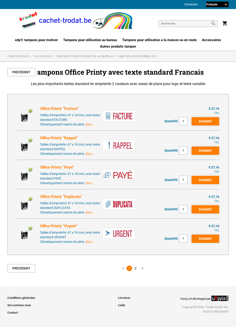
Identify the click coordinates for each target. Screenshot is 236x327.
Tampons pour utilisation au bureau (90, 40)
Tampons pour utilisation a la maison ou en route (159, 40)
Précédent (21, 72)
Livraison (124, 297)
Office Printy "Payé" (57, 167)
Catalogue (42, 56)
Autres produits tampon (118, 46)
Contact (12, 312)
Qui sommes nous (19, 305)
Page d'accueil (18, 56)
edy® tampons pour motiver (36, 40)
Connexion (191, 4)
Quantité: (171, 121)
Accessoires (211, 40)
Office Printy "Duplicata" (61, 196)
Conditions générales (21, 297)
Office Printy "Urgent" (58, 225)
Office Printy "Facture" (59, 108)
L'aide (121, 305)
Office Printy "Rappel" (59, 137)
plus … (90, 124)
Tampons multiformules (136, 56)
